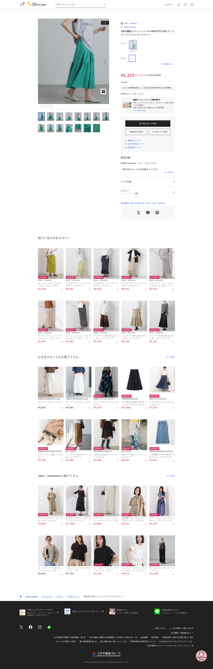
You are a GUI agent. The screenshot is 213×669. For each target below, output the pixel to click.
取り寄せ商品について (136, 144)
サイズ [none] (123, 58)
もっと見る (168, 172)
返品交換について (134, 147)
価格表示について (134, 140)
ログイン (169, 5)
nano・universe (130, 23)
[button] (73, 61)
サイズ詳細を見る (166, 64)
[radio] (133, 46)
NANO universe (130, 27)
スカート (59, 596)
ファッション (47, 596)
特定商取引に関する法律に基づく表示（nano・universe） (143, 203)
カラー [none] (123, 43)
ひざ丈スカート (73, 596)
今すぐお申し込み (139, 110)
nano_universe (32, 596)
